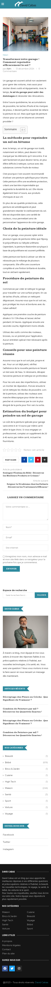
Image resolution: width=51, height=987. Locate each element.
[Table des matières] (22, 129)
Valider (41, 595)
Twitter (6, 842)
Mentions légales (11, 945)
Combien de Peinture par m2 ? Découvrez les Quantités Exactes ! (22, 710)
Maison (5, 55)
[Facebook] (5, 968)
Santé (26, 794)
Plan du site (8, 953)
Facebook (8, 834)
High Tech (26, 781)
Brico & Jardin (26, 768)
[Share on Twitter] (31, 460)
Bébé (26, 762)
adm (9, 68)
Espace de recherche (15, 590)
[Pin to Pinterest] (38, 460)
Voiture (26, 807)
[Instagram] (19, 968)
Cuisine (26, 775)
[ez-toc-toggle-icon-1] (21, 129)
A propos (7, 941)
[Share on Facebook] (24, 460)
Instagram (8, 849)
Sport (26, 800)
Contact (6, 949)
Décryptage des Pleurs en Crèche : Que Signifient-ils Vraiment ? (25, 698)
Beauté (26, 756)
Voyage (26, 813)
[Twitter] (12, 968)
